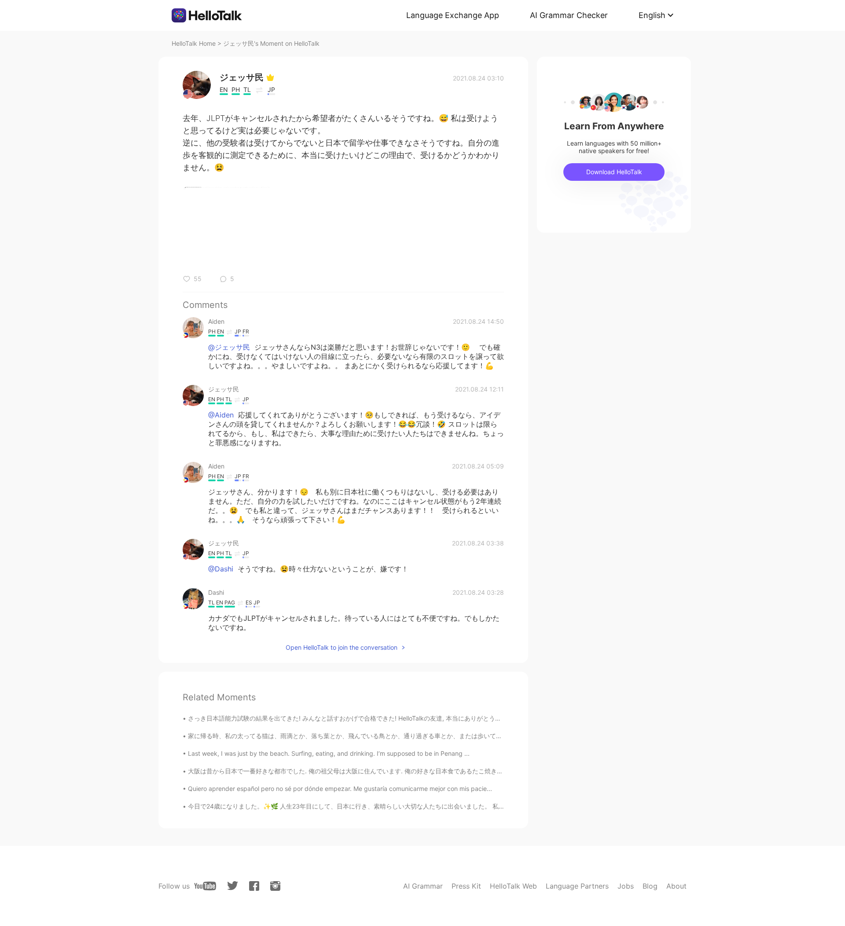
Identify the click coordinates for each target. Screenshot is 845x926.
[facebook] (254, 886)
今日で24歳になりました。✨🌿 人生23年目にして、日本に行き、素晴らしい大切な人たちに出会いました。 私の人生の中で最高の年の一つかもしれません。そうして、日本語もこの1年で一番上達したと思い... (480, 806)
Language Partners (577, 886)
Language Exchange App (452, 15)
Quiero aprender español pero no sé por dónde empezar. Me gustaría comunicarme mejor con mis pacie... (340, 788)
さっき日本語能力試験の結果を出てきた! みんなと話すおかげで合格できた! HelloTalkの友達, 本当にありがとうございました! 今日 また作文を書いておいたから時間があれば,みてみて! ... (445, 718)
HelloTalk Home (194, 43)
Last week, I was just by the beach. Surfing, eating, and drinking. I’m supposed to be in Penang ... (329, 753)
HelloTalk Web (513, 886)
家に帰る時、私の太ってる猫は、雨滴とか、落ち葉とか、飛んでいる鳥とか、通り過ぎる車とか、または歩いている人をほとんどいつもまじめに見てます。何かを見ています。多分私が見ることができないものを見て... (489, 735)
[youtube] (205, 886)
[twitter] (232, 885)
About (676, 886)
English (652, 15)
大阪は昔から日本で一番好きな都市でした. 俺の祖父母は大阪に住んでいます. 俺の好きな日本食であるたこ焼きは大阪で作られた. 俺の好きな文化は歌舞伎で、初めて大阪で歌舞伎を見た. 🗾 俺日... (461, 771)
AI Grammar (423, 886)
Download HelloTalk (614, 172)
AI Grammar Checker (569, 15)
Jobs (625, 886)
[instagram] (275, 886)
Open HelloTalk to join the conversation (341, 647)
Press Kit (466, 886)
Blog (650, 886)
